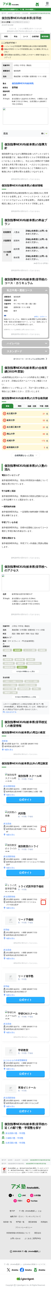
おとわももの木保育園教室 (15, 1060)
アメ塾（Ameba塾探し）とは (30, 1211)
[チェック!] (44, 829)
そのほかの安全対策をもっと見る (25, 697)
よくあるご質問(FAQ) (33, 1238)
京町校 (5, 740)
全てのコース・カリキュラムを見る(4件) (28, 359)
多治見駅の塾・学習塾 (15, 1133)
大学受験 (37, 1195)
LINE (24, 1195)
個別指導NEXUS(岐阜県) (23, 83)
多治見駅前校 (9, 786)
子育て (20, 1200)
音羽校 (6, 929)
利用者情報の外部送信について (18, 1233)
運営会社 (37, 1233)
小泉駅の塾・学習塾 (14, 1137)
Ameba (15, 1269)
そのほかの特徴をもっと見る (25, 671)
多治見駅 (25, 13)
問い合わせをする (9, 712)
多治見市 (17, 13)
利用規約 (44, 1222)
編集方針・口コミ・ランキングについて (25, 1216)
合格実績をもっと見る (24, 455)
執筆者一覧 (7, 1222)
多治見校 (7, 823)
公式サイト (25, 799)
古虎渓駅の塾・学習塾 (15, 1142)
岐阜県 (10, 13)
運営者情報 (32, 1222)
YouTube (34, 1201)
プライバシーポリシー (23, 1227)
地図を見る (9, 749)
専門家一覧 (20, 1222)
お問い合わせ (15, 1238)
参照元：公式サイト (40, 316)
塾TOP (4, 13)
